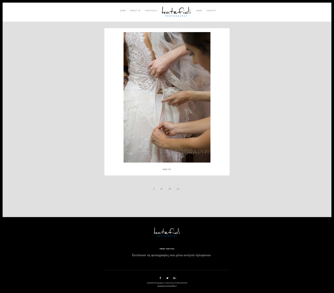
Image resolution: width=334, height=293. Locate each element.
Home (123, 10)
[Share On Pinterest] (170, 188)
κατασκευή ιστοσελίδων (167, 286)
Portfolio (151, 10)
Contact (211, 10)
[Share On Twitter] (162, 188)
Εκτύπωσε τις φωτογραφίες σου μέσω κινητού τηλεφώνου (171, 255)
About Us (135, 10)
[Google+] (173, 278)
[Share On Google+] (179, 188)
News (199, 10)
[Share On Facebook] (154, 188)
